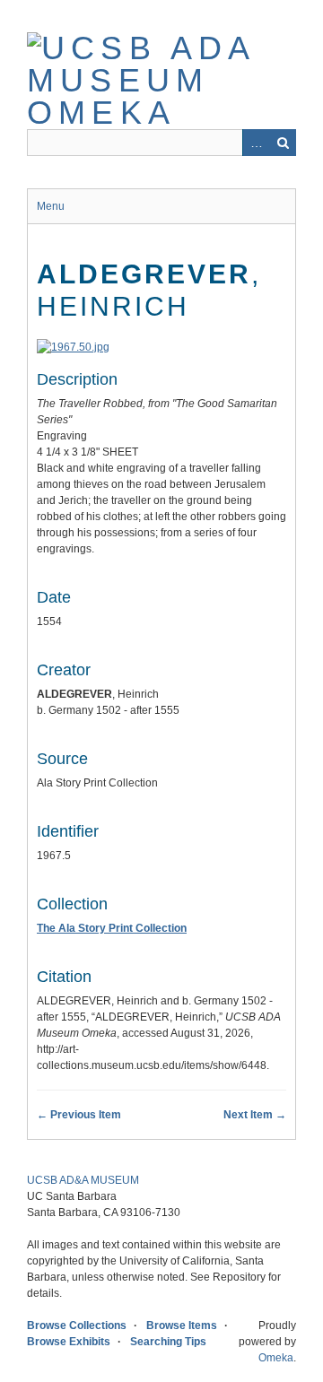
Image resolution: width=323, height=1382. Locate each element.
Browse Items (181, 1325)
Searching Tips (168, 1341)
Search (282, 142)
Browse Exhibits (68, 1341)
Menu (51, 206)
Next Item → (254, 1114)
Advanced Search (255, 142)
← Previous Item (79, 1114)
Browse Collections (77, 1325)
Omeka (275, 1358)
